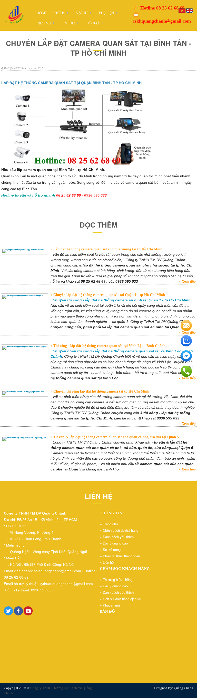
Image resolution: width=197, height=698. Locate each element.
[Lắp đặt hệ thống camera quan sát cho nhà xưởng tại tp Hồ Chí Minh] (24, 251)
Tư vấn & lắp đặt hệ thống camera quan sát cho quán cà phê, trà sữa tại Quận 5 (115, 437)
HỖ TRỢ (92, 22)
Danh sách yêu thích (118, 537)
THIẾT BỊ (59, 12)
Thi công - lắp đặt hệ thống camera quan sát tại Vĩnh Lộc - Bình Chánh (108, 346)
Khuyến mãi (112, 605)
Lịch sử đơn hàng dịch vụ (122, 599)
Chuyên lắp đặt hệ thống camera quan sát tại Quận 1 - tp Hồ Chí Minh (108, 295)
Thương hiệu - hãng (117, 580)
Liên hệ (108, 562)
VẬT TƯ (81, 12)
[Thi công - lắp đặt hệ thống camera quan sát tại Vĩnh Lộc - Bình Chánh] (24, 348)
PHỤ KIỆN (106, 12)
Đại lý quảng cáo (115, 543)
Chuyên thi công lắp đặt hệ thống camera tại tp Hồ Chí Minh (100, 391)
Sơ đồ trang (112, 550)
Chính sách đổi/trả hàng (120, 530)
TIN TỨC (68, 22)
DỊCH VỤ (44, 22)
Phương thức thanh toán (121, 556)
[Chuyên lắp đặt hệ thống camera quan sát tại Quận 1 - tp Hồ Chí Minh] (24, 297)
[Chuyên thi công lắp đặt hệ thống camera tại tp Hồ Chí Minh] (24, 393)
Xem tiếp (188, 281)
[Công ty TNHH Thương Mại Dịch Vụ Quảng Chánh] (14, 15)
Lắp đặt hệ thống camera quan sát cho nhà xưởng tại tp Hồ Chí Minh (107, 249)
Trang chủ (110, 524)
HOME (42, 12)
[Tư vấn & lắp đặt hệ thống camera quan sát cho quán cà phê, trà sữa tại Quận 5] (24, 439)
